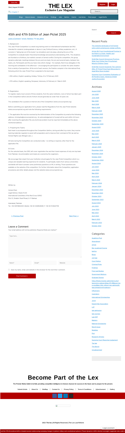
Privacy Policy (69, 389)
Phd (93, 333)
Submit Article (22, 389)
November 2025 (97, 117)
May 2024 (95, 173)
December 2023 (97, 190)
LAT (93, 307)
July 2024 (95, 167)
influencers (96, 291)
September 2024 (98, 160)
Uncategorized (97, 350)
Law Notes (82, 17)
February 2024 (97, 183)
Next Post (74, 216)
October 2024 (96, 157)
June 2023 (95, 209)
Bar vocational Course (99, 248)
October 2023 (96, 196)
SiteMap (45, 389)
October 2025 (96, 121)
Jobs (60, 17)
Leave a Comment (14, 39)
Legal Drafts (103, 17)
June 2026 (95, 98)
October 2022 (96, 226)
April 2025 (95, 137)
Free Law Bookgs (98, 271)
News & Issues (30, 17)
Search (94, 30)
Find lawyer (92, 17)
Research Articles (98, 337)
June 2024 (95, 170)
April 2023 (95, 216)
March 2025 (96, 140)
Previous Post (17, 216)
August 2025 (96, 127)
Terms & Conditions (84, 389)
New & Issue (96, 327)
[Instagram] (71, 396)
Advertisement (101, 389)
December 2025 (97, 114)
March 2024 (96, 180)
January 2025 (96, 147)
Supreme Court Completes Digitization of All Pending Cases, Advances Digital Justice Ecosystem (106, 77)
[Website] (70, 263)
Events (74, 17)
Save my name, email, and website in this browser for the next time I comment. (38, 270)
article (24, 39)
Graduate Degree (98, 277)
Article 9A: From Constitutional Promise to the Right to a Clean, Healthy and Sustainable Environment (106, 53)
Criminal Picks (97, 264)
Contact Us (56, 389)
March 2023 (96, 219)
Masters (94, 320)
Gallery (112, 389)
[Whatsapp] (119, 428)
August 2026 (96, 91)
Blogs (21, 17)
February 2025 (97, 144)
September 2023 (98, 199)
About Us (35, 389)
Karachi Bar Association (100, 304)
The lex (49, 423)
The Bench (95, 347)
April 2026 (95, 104)
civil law (94, 258)
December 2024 (97, 150)
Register (102, 4)
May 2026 (95, 101)
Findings (53, 17)
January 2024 (96, 186)
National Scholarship (99, 324)
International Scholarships (101, 297)
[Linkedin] (65, 396)
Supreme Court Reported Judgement (105, 340)
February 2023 (97, 223)
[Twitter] (60, 396)
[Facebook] (54, 396)
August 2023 (96, 203)
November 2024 (97, 154)
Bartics (66, 17)
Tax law (94, 343)
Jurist (94, 301)
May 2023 (95, 213)
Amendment (96, 241)
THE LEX (60, 6)
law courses (96, 314)
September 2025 (97, 124)
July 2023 (95, 206)
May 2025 (95, 134)
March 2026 (96, 107)
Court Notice (96, 261)
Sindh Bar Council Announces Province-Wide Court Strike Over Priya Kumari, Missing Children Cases (106, 61)
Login (113, 4)
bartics (94, 251)
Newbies (30, 39)
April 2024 (95, 177)
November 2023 (97, 193)
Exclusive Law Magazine (60, 10)
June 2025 (95, 131)
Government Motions (99, 274)
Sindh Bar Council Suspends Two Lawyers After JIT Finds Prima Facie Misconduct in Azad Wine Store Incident (106, 69)
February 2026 (97, 111)
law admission (97, 310)
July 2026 (95, 94)
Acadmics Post (97, 238)
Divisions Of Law (42, 17)
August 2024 (96, 163)
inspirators (95, 294)
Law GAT (95, 317)
